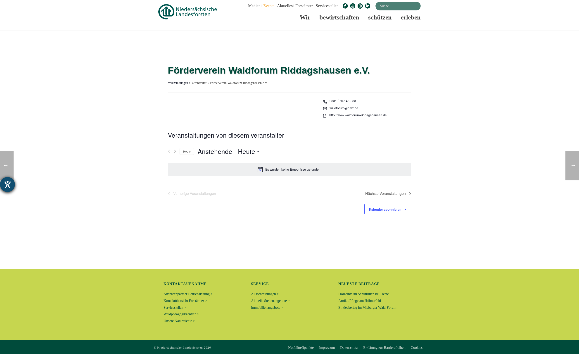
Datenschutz (349, 347)
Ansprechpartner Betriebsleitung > (188, 294)
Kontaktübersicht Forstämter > (185, 301)
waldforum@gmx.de (344, 108)
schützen (380, 17)
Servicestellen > (175, 307)
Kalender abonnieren (385, 209)
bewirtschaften (339, 17)
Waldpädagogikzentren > (181, 314)
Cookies (416, 347)
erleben (411, 17)
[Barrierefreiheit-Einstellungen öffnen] (7, 184)
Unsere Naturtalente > (179, 321)
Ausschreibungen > (265, 294)
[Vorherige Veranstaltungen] (169, 151)
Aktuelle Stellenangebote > (270, 301)
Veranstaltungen (178, 83)
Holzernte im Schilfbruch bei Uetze (363, 294)
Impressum (327, 347)
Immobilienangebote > (267, 307)
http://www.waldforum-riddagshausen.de (358, 115)
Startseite (337, 26)
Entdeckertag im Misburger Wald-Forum (367, 307)
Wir (305, 17)
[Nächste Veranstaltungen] (175, 151)
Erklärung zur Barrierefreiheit (384, 347)
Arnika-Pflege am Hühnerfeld (359, 301)
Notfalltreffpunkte (301, 347)
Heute (187, 151)
